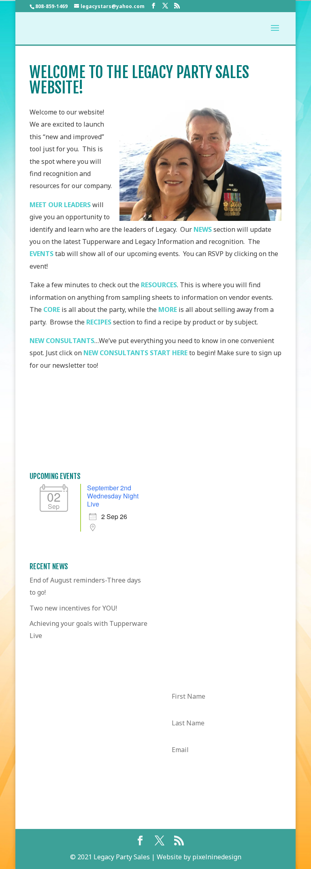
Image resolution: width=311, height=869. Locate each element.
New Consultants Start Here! (155, 421)
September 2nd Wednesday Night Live (112, 496)
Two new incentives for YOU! (73, 608)
